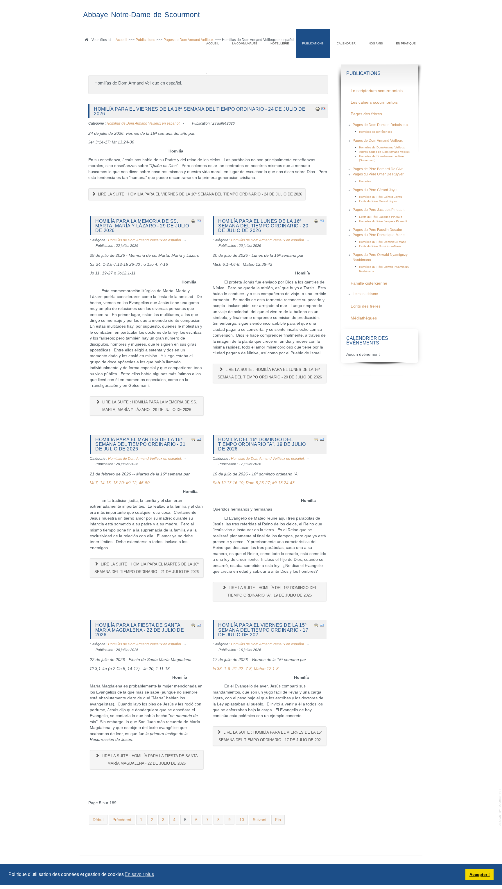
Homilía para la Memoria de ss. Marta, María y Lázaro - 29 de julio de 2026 (142, 225)
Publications (313, 43)
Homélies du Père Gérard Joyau (380, 196)
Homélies (365, 181)
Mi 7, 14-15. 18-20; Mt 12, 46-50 (120, 483)
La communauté (244, 43)
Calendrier (346, 43)
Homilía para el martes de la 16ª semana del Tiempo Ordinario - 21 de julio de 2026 (140, 444)
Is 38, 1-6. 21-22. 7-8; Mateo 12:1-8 (246, 669)
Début (98, 820)
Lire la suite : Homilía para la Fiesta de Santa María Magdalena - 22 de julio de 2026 (149, 760)
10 (241, 820)
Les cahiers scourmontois (374, 102)
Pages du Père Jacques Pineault (378, 209)
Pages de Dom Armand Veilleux (378, 140)
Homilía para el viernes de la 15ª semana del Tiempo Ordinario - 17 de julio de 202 (263, 629)
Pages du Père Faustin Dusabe (377, 229)
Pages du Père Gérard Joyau (376, 190)
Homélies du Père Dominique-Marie (382, 241)
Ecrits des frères (366, 306)
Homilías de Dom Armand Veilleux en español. (143, 123)
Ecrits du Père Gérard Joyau (378, 201)
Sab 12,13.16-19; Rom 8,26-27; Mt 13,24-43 (254, 483)
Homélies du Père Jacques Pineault (383, 221)
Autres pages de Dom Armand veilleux (384, 151)
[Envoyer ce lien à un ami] (323, 109)
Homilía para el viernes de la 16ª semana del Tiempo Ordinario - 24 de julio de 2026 (199, 111)
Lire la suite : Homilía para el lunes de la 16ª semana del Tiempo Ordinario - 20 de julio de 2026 (270, 373)
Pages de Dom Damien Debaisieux (380, 125)
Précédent (121, 820)
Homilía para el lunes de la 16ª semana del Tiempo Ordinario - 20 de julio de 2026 (263, 225)
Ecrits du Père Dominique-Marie (380, 246)
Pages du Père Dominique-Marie (379, 235)
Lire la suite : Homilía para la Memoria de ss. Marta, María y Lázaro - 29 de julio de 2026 (149, 406)
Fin (278, 820)
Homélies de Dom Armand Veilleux (382, 147)
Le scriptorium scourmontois (377, 91)
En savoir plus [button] (139, 874)
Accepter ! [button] (479, 874)
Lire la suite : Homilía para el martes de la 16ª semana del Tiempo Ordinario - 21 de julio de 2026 (146, 568)
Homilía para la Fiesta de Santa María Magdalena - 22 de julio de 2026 (139, 629)
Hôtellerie (279, 43)
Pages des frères (366, 114)
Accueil (212, 43)
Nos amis (376, 43)
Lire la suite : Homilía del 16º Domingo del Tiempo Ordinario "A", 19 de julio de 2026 (272, 591)
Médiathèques (364, 318)
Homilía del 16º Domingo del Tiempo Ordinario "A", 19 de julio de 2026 (262, 444)
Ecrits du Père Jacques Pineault (380, 216)
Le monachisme (365, 294)
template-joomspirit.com (500, 808)
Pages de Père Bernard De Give (378, 169)
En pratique (406, 43)
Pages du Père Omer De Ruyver (378, 174)
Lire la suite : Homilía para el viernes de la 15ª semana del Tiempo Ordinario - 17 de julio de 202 (270, 736)
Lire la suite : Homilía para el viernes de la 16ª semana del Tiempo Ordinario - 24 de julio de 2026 (199, 194)
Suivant (259, 820)
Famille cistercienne (369, 283)
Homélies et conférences (375, 131)
